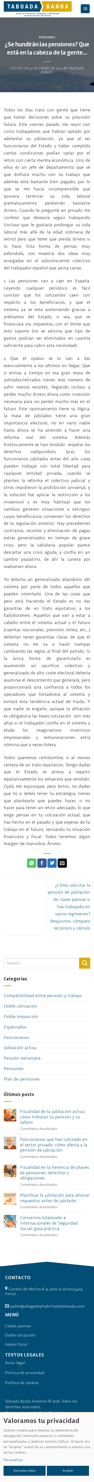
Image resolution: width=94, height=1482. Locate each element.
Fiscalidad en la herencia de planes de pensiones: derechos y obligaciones (54, 1173)
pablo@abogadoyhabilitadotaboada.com (47, 1306)
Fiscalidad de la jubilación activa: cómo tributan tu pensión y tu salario (52, 1117)
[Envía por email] (62, 863)
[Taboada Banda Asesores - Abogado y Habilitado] (39, 8)
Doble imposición (21, 1016)
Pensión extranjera (22, 1058)
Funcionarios (16, 1037)
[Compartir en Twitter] (52, 863)
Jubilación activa (20, 1047)
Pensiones (47, 37)
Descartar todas (25, 1470)
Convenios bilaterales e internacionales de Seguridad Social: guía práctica (49, 1223)
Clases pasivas (18, 1325)
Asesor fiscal (16, 1344)
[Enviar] (84, 963)
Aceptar (68, 1470)
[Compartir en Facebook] (42, 863)
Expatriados (15, 1027)
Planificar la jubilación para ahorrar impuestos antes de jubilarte (54, 1197)
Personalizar (13, 1460)
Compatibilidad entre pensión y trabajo (43, 995)
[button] (85, 8)
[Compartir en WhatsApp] (31, 863)
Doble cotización (20, 1006)
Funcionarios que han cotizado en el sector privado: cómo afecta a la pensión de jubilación (53, 1145)
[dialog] (47, 1447)
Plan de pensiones (22, 1079)
